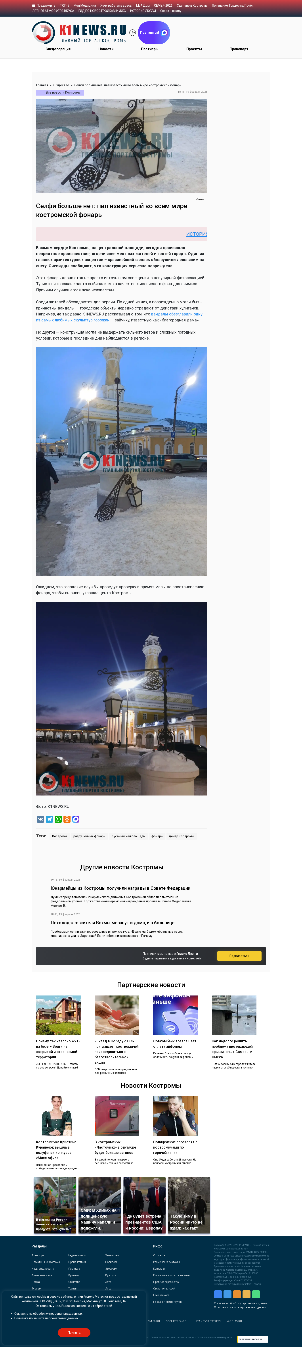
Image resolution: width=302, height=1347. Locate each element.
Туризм (36, 1288)
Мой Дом (143, 5)
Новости (105, 49)
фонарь (157, 836)
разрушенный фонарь (89, 836)
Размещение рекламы (166, 1262)
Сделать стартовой (164, 1288)
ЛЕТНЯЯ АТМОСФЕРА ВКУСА (53, 11)
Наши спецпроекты (43, 1268)
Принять (74, 1333)
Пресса (36, 1282)
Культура (111, 1275)
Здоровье (111, 1268)
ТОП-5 (64, 5)
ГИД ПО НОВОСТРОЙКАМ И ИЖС (102, 11)
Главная (42, 85)
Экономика (112, 1255)
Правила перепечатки (166, 1282)
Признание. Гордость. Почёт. (233, 5)
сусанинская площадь (128, 836)
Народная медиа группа (167, 1301)
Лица (108, 1288)
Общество (61, 85)
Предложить (46, 5)
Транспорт (239, 49)
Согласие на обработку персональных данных (241, 1303)
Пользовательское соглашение (171, 1275)
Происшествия (77, 1262)
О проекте (159, 1255)
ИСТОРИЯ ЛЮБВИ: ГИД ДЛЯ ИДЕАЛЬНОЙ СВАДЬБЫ (199, 234)
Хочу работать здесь (116, 5)
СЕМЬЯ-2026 (163, 5)
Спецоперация (58, 49)
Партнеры (150, 49)
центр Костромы (181, 836)
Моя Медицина (85, 5)
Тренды (72, 1288)
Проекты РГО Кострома (46, 1262)
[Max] (75, 820)
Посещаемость (161, 1295)
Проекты (194, 49)
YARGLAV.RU (234, 1321)
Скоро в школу (170, 11)
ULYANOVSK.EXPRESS (207, 1321)
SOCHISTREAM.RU (177, 1321)
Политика (111, 1262)
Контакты (159, 1268)
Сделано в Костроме (192, 5)
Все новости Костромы (63, 92)
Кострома (59, 836)
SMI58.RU (154, 1321)
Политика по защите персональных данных (240, 1307)
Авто (108, 1282)
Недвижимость (77, 1255)
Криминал (74, 1275)
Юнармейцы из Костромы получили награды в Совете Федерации (120, 888)
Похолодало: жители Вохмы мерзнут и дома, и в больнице (112, 922)
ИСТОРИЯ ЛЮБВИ (143, 11)
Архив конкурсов (42, 1275)
